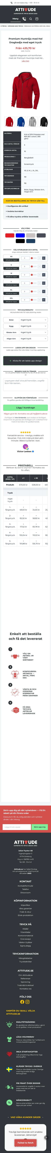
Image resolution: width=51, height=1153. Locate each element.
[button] (25, 360)
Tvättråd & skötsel (25, 980)
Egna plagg (25, 940)
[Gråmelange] (30, 235)
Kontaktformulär (25, 880)
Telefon (25, 884)
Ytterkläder (25, 927)
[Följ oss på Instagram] (27, 997)
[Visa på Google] (25, 441)
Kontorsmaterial (25, 930)
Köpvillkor (25, 900)
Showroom (25, 887)
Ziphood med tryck (15, 26)
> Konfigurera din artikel (17, 206)
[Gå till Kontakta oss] (24, 18)
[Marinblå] (30, 241)
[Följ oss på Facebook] (22, 997)
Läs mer (25, 61)
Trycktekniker (25, 956)
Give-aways (25, 934)
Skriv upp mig (39, 822)
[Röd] (10, 235)
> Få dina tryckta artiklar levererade (22, 217)
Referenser (25, 973)
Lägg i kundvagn (25, 407)
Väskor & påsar (25, 937)
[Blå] (20, 235)
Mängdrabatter (25, 953)
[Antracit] (41, 235)
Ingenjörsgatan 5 (25, 848)
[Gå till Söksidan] (30, 18)
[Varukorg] (36, 18)
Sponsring (25, 977)
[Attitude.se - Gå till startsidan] (25, 10)
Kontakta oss (26, 983)
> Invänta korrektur (15, 211)
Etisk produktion (25, 910)
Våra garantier (25, 903)
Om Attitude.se (26, 970)
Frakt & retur (25, 907)
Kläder (26, 923)
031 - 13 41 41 (27, 857)
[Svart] (20, 241)
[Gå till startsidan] (25, 838)
